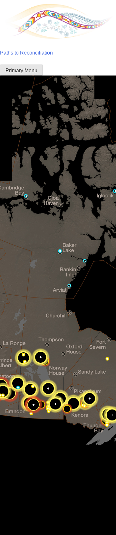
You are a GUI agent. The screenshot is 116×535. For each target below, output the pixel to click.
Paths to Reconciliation (26, 53)
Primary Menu (21, 70)
